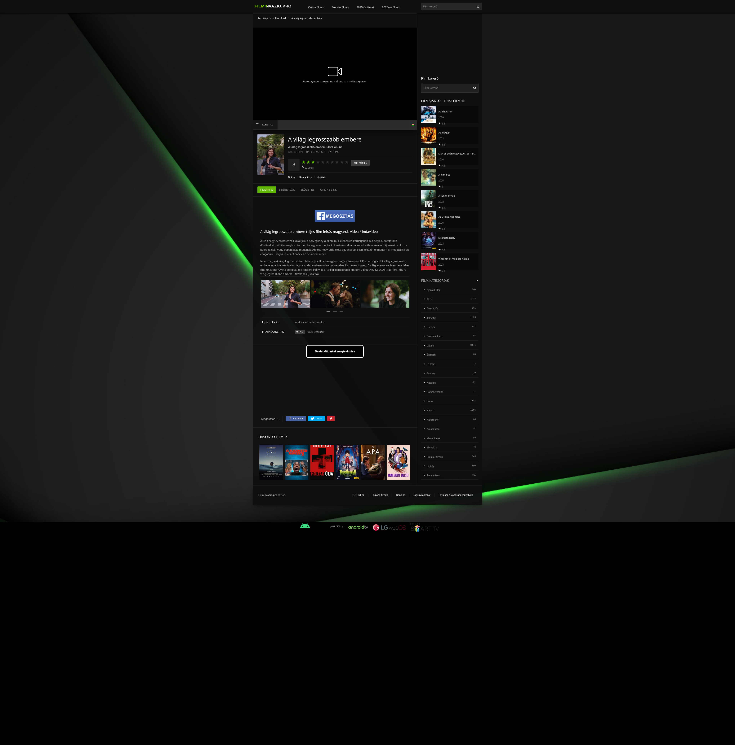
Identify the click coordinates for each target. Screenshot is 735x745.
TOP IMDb (358, 495)
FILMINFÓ (266, 189)
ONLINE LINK (328, 189)
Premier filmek (340, 7)
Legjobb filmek (380, 495)
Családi (431, 327)
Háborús (431, 382)
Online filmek (316, 7)
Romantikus (306, 177)
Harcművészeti (435, 391)
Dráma (291, 177)
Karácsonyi (433, 419)
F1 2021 (431, 364)
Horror (430, 401)
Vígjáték (321, 177)
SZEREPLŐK (287, 189)
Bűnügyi (431, 317)
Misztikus (432, 447)
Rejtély (430, 466)
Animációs (432, 308)
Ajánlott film (433, 290)
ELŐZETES (307, 189)
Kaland (430, 410)
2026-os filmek (391, 7)
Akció (430, 299)
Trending (400, 495)
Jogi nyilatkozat (421, 495)
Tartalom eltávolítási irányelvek (455, 495)
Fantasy (431, 373)
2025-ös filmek (365, 7)
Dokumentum (434, 336)
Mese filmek (433, 438)
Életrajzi (431, 354)
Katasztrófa (433, 429)
